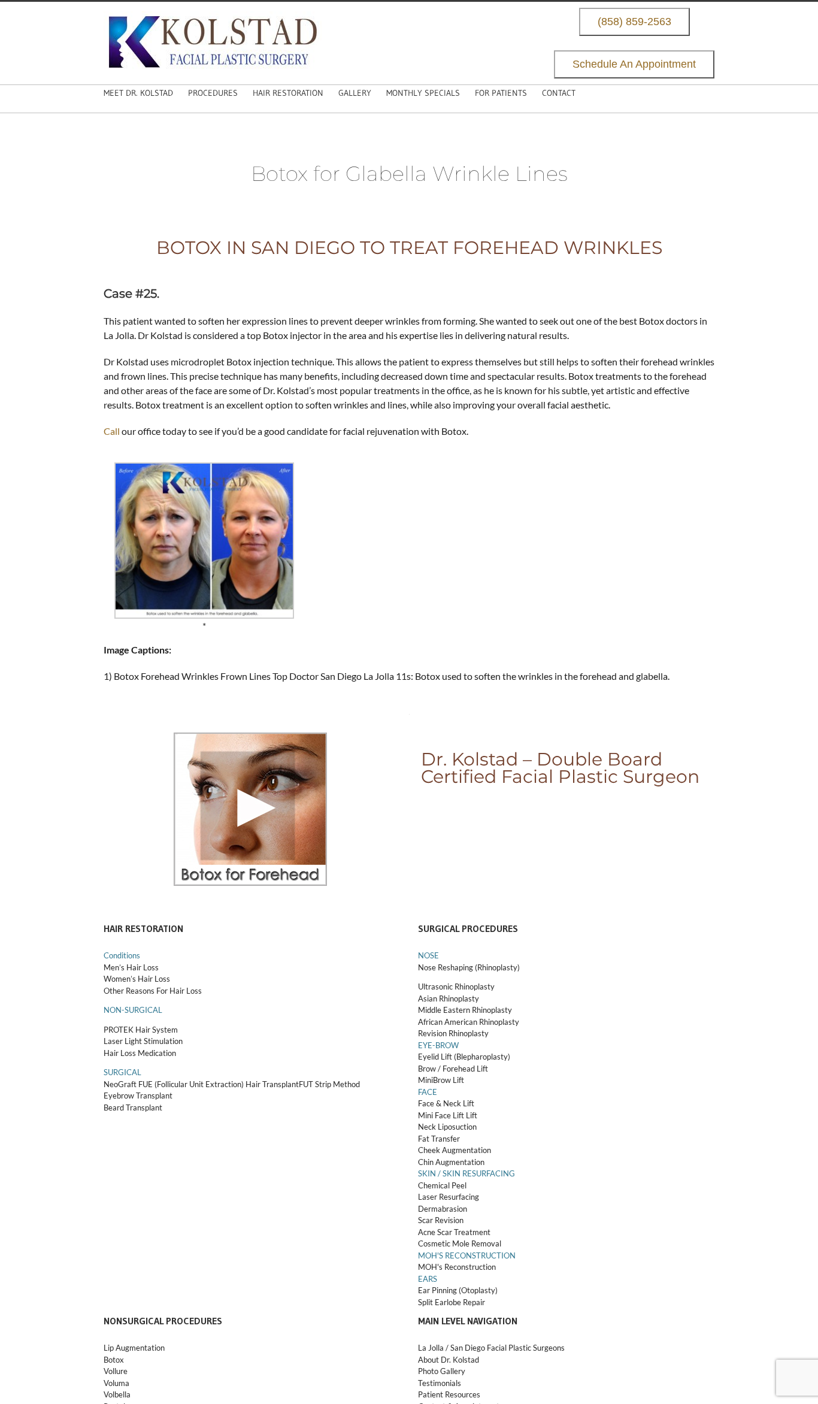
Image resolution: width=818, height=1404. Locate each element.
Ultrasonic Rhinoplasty (456, 986)
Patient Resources (449, 1394)
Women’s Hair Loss (137, 979)
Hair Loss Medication (140, 1053)
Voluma (116, 1383)
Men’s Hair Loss (131, 967)
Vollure (116, 1371)
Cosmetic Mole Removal (459, 1243)
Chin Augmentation (451, 1162)
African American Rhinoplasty (468, 1022)
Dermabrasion (442, 1209)
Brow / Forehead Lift (453, 1068)
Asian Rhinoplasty (448, 998)
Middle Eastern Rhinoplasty (465, 1010)
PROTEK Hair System (141, 1029)
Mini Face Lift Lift (447, 1115)
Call (112, 431)
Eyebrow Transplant (138, 1095)
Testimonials (439, 1383)
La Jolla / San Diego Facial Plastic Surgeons (491, 1347)
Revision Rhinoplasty (453, 1033)
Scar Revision (440, 1220)
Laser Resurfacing (448, 1197)
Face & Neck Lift (446, 1103)
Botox (114, 1359)
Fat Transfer (439, 1138)
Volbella (117, 1394)
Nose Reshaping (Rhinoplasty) (469, 967)
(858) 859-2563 (634, 22)
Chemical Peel (442, 1185)
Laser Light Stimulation (143, 1041)
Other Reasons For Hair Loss (153, 990)
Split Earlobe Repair (451, 1302)
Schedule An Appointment (634, 64)
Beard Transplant (133, 1107)
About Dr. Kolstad (448, 1359)
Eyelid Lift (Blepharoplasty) (464, 1056)
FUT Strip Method (329, 1084)
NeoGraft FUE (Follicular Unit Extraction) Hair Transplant (201, 1084)
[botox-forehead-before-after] (250, 739)
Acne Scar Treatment (454, 1232)
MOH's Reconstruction (457, 1267)
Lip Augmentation (134, 1347)
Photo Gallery (441, 1371)
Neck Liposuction (447, 1126)
